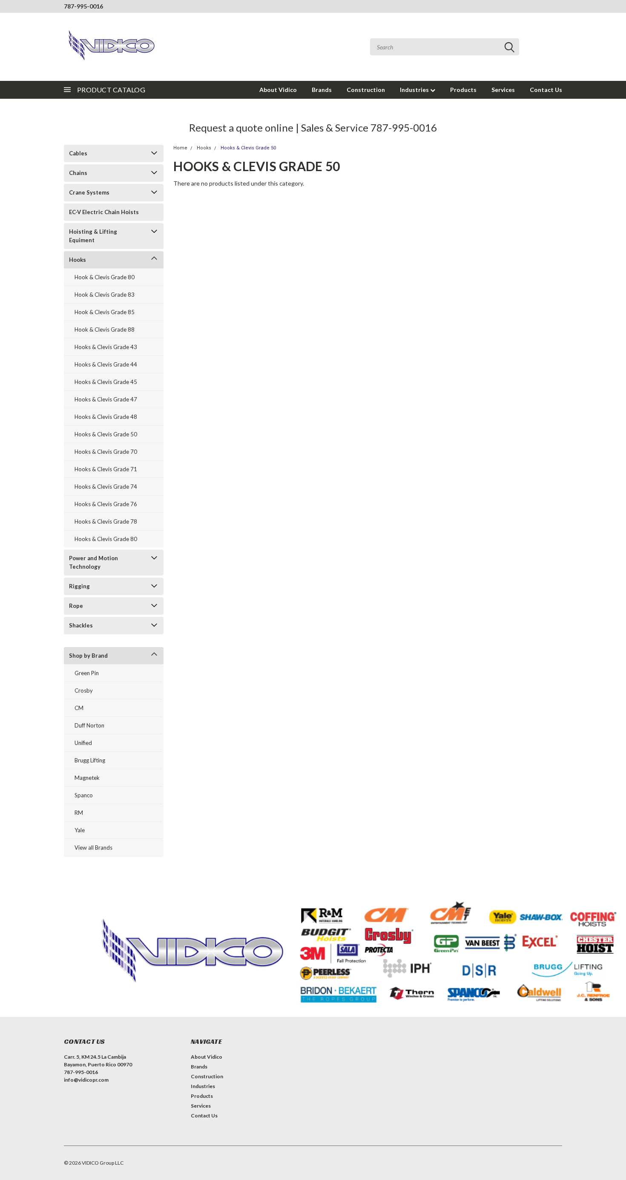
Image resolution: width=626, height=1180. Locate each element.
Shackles (81, 625)
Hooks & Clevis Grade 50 (106, 434)
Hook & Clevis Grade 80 (105, 277)
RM (79, 812)
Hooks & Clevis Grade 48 (106, 416)
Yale (80, 830)
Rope (76, 605)
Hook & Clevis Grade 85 (105, 312)
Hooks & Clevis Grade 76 (106, 504)
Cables (78, 153)
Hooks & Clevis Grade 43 (106, 347)
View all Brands (93, 847)
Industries (415, 89)
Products (463, 89)
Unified (83, 742)
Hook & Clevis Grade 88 (105, 329)
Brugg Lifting (90, 760)
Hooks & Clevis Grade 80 (106, 539)
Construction (366, 89)
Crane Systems (89, 192)
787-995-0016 (83, 6)
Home (180, 148)
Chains (78, 172)
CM (79, 708)
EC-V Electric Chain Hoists (104, 212)
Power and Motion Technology (93, 562)
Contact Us (546, 89)
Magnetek (87, 777)
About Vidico (278, 89)
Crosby (84, 690)
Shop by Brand (88, 655)
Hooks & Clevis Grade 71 (106, 469)
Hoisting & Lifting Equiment (93, 235)
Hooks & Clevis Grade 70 (106, 451)
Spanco (84, 795)
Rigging (79, 586)
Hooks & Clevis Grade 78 (106, 521)
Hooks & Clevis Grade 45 (106, 381)
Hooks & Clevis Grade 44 (106, 364)
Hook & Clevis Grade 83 (105, 294)
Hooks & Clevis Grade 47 (106, 399)
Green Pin (87, 673)
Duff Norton (89, 725)
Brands (322, 89)
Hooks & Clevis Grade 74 (106, 486)
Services (503, 89)
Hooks (77, 259)
